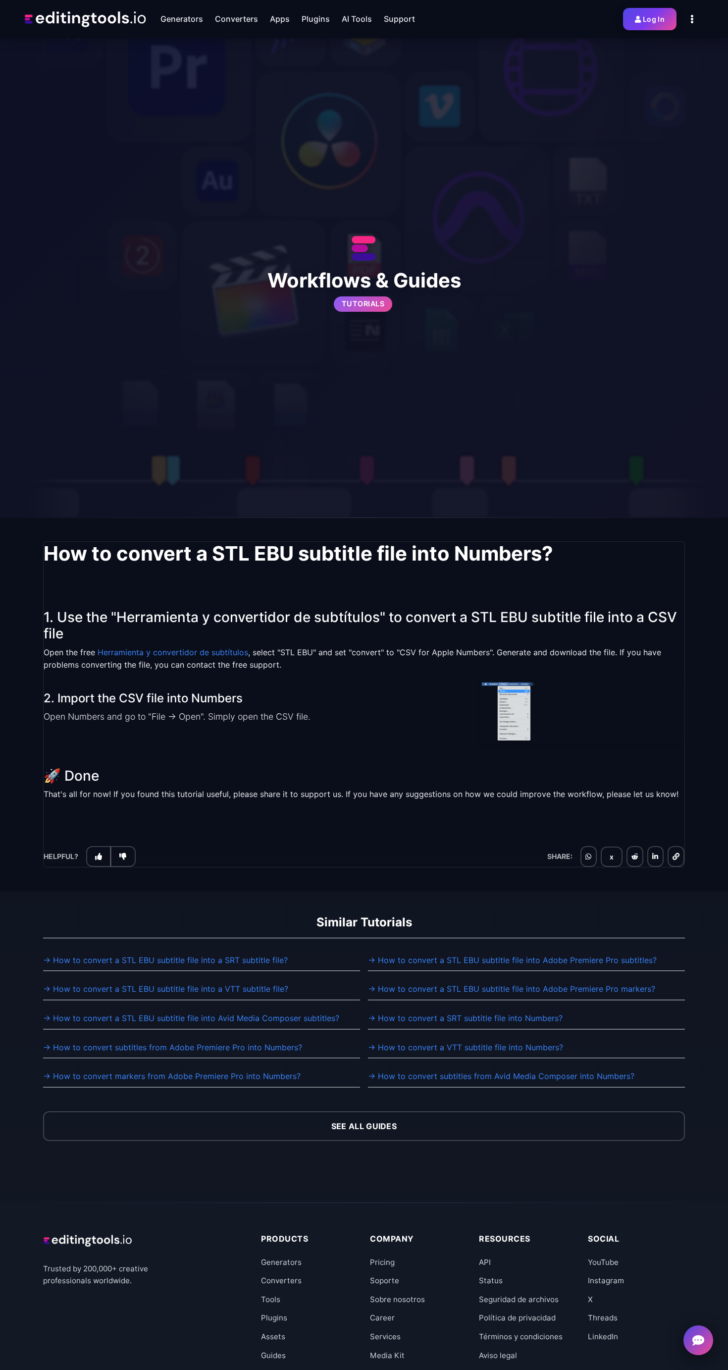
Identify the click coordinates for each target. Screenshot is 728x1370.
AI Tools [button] (357, 19)
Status (491, 1280)
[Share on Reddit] (634, 857)
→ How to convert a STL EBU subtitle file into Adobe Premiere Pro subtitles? (512, 960)
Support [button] (399, 19)
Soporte (384, 1280)
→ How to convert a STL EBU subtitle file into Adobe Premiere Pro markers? (511, 989)
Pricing (382, 1262)
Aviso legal (498, 1355)
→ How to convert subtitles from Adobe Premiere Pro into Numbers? (172, 1047)
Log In (654, 19)
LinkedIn (603, 1336)
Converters (281, 1280)
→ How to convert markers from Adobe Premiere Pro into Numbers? (172, 1076)
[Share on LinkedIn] (655, 857)
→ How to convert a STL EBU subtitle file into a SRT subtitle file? (165, 960)
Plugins (274, 1317)
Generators (281, 1262)
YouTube (603, 1262)
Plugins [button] (316, 19)
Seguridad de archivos (519, 1299)
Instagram (606, 1280)
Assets (273, 1336)
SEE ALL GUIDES (364, 1126)
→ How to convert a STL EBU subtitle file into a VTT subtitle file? (165, 989)
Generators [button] (181, 19)
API (485, 1262)
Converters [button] (236, 19)
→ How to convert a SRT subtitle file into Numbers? (465, 1018)
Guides (273, 1355)
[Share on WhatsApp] (588, 857)
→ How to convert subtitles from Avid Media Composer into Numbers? (501, 1076)
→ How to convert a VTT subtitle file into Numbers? (465, 1047)
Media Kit (387, 1355)
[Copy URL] (676, 857)
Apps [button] (280, 19)
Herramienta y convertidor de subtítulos (173, 653)
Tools (270, 1299)
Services (385, 1336)
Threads (603, 1317)
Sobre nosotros (397, 1299)
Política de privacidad (517, 1317)
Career (382, 1317)
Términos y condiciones (521, 1336)
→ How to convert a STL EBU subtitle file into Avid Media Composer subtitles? (191, 1018)
